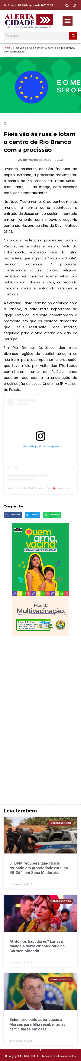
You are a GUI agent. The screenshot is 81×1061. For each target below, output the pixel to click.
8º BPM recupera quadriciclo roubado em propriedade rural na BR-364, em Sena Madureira (38, 868)
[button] (68, 21)
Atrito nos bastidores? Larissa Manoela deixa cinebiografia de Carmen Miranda (37, 946)
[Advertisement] (40, 680)
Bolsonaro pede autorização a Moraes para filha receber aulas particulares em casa (37, 1024)
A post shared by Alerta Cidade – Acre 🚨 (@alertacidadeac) (43, 487)
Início (7, 47)
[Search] (73, 36)
